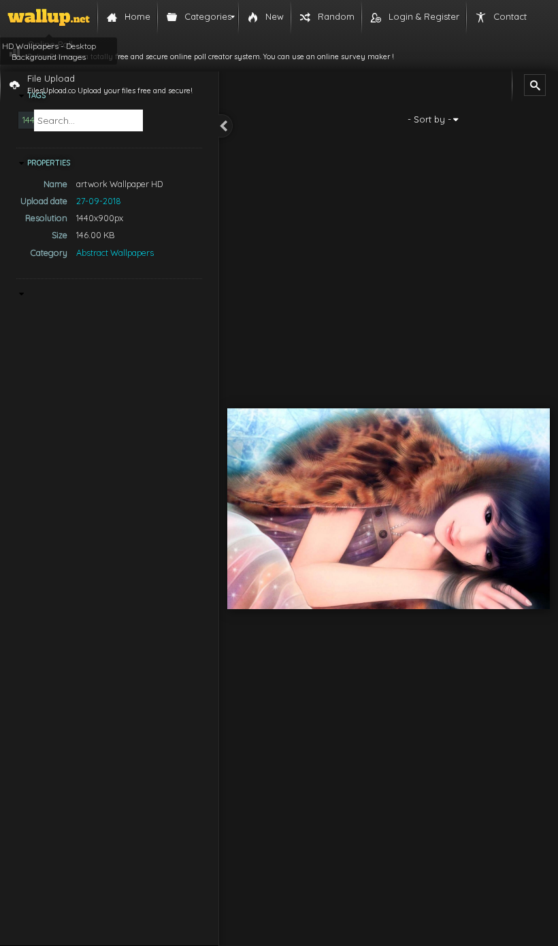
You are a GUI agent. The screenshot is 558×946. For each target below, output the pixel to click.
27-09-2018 (98, 200)
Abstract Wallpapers (115, 252)
